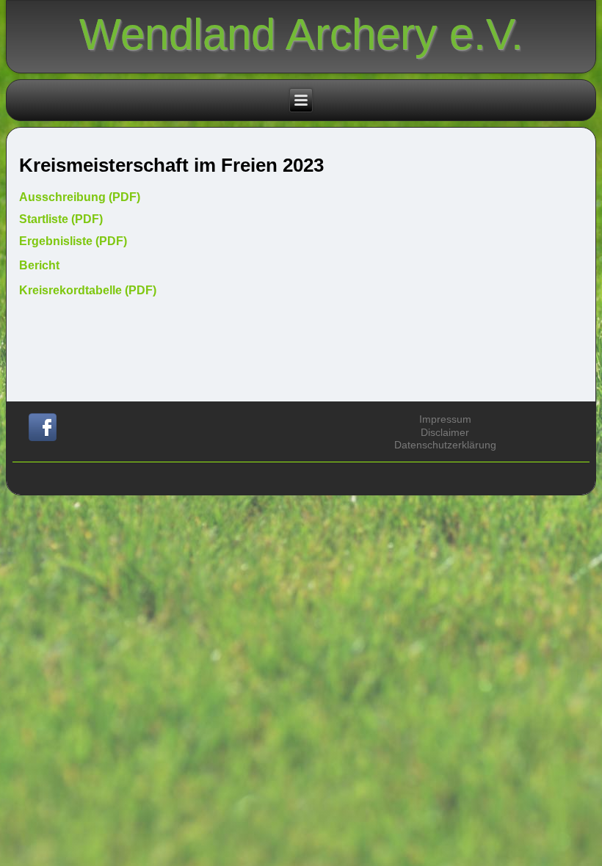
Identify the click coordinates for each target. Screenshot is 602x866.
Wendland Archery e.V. (301, 34)
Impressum (445, 419)
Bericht (39, 265)
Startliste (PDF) (61, 219)
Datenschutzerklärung (445, 445)
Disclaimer (445, 432)
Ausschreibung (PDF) (79, 197)
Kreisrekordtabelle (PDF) (87, 290)
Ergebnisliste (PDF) (73, 241)
